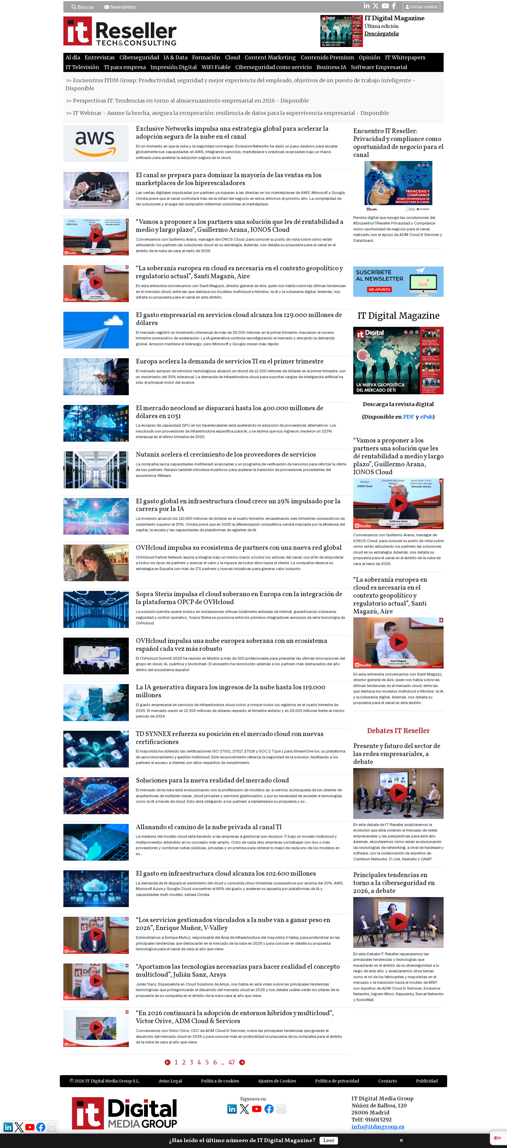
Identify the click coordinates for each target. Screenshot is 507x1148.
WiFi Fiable (216, 67)
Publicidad (427, 1081)
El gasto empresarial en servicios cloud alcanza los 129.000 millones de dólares (239, 319)
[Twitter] (375, 6)
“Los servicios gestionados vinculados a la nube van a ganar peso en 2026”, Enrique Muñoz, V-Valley (233, 924)
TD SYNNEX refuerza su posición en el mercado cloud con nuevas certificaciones (230, 738)
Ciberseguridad (139, 57)
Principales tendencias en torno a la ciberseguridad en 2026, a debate (394, 883)
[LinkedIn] (366, 6)
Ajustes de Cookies (277, 1081)
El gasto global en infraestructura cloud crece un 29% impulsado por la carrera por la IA (238, 505)
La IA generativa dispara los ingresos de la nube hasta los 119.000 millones (230, 691)
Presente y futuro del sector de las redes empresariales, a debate (396, 754)
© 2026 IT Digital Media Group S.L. (105, 1081)
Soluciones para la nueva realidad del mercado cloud (212, 780)
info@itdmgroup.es (377, 1127)
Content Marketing (270, 57)
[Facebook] (394, 6)
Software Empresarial (379, 67)
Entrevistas (100, 57)
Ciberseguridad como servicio (273, 67)
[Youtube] (385, 6)
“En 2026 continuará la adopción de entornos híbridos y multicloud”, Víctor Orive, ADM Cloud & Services (235, 1017)
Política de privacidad (337, 1081)
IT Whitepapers (405, 57)
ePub (426, 416)
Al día (73, 57)
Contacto (387, 1081)
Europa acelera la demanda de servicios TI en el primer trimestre (230, 361)
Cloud (232, 57)
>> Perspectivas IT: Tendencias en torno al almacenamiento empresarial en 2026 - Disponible (187, 101)
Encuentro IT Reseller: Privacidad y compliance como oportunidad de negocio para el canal (398, 143)
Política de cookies (220, 1081)
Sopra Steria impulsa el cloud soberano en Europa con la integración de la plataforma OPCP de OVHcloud (239, 598)
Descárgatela (381, 34)
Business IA (331, 67)
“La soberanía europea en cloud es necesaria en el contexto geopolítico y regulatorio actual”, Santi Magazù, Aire (239, 272)
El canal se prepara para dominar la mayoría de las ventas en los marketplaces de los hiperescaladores (229, 179)
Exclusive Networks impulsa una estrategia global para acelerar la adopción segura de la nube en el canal (232, 133)
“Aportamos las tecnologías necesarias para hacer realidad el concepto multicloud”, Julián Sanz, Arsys (238, 971)
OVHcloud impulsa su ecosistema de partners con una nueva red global (239, 548)
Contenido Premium (327, 57)
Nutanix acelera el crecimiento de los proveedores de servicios (226, 455)
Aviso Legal (170, 1081)
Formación (206, 57)
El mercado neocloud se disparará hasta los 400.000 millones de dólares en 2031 (229, 412)
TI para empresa (125, 67)
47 (232, 1062)
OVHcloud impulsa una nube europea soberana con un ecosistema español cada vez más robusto (231, 645)
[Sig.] (242, 1062)
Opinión (370, 57)
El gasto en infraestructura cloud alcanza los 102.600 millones (226, 874)
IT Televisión (82, 67)
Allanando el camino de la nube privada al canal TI (209, 827)
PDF (408, 416)
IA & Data (175, 57)
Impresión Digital (174, 67)
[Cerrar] (401, 1139)
